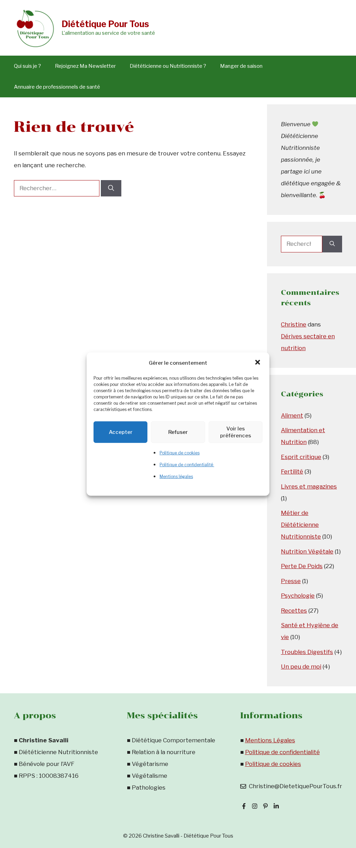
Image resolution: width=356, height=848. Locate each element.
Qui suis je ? (27, 66)
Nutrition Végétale (307, 551)
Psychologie (298, 595)
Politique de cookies (180, 452)
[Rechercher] (111, 188)
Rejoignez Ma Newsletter (85, 66)
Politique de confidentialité (187, 464)
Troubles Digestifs (307, 651)
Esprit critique (301, 456)
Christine (293, 324)
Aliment (292, 415)
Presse (291, 581)
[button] (258, 362)
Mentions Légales (270, 740)
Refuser (178, 432)
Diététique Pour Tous (105, 24)
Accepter (120, 432)
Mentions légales (176, 476)
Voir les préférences (235, 431)
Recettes (294, 610)
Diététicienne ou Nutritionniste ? (168, 66)
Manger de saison (241, 66)
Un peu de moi (301, 666)
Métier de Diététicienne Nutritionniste (301, 524)
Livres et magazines (309, 486)
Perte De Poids (302, 566)
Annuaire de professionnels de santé (57, 87)
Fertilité (292, 471)
